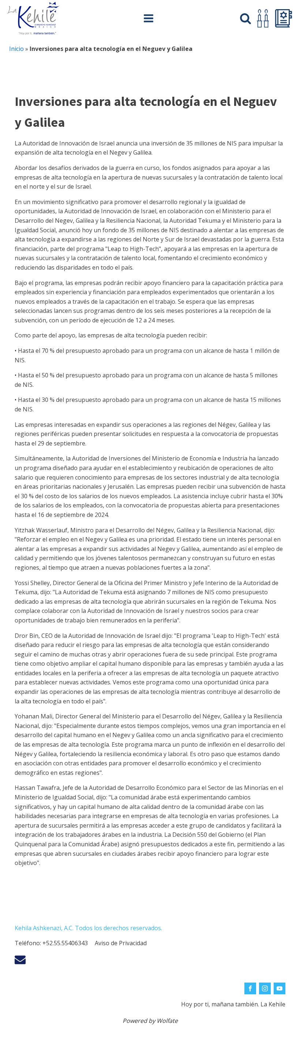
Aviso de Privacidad (121, 943)
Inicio (16, 49)
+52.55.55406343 (65, 943)
